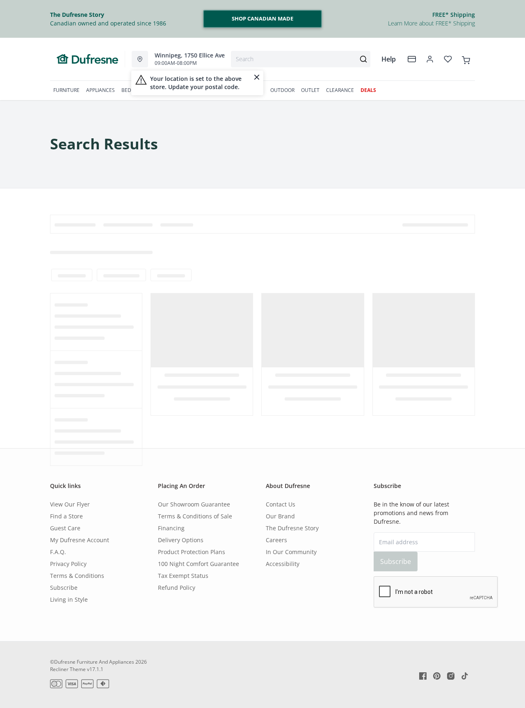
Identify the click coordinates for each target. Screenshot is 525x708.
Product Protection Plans (191, 552)
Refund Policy (176, 587)
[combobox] (301, 59)
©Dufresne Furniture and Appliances (92, 661)
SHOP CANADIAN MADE (262, 18)
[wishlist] (448, 59)
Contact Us (280, 504)
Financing (171, 528)
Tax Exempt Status (183, 576)
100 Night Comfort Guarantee (198, 564)
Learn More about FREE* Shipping (431, 23)
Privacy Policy (68, 564)
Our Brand (280, 516)
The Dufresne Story (292, 528)
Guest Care (65, 528)
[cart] (466, 58)
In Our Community (291, 552)
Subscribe (64, 587)
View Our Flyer (70, 504)
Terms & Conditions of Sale (195, 516)
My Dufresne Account (79, 540)
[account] (430, 59)
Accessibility (282, 564)
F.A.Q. (58, 552)
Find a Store (66, 516)
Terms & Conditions (77, 576)
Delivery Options (180, 540)
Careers (276, 540)
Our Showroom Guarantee (194, 504)
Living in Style (69, 599)
